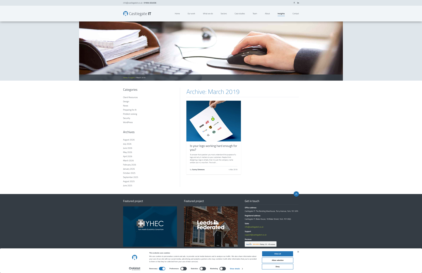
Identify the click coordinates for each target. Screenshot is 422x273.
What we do (208, 13)
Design (126, 101)
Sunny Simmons (198, 169)
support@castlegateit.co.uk (255, 234)
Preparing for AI (129, 109)
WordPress (128, 122)
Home (177, 13)
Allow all (277, 254)
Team (255, 13)
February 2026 (129, 164)
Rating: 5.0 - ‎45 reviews (267, 244)
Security (126, 118)
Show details (235, 269)
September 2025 (130, 177)
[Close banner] (298, 252)
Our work (191, 13)
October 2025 (129, 173)
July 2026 (127, 143)
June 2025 (127, 185)
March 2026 (128, 160)
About (267, 13)
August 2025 (129, 181)
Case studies (240, 13)
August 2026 (129, 139)
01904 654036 (150, 2)
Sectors (224, 13)
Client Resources (130, 97)
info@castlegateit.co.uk (132, 2)
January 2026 (129, 168)
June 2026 (127, 148)
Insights (281, 13)
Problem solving (130, 113)
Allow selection (278, 260)
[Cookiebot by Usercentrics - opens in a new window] (134, 268)
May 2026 (127, 152)
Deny (278, 267)
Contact (296, 13)
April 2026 (127, 156)
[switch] (183, 268)
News (125, 105)
